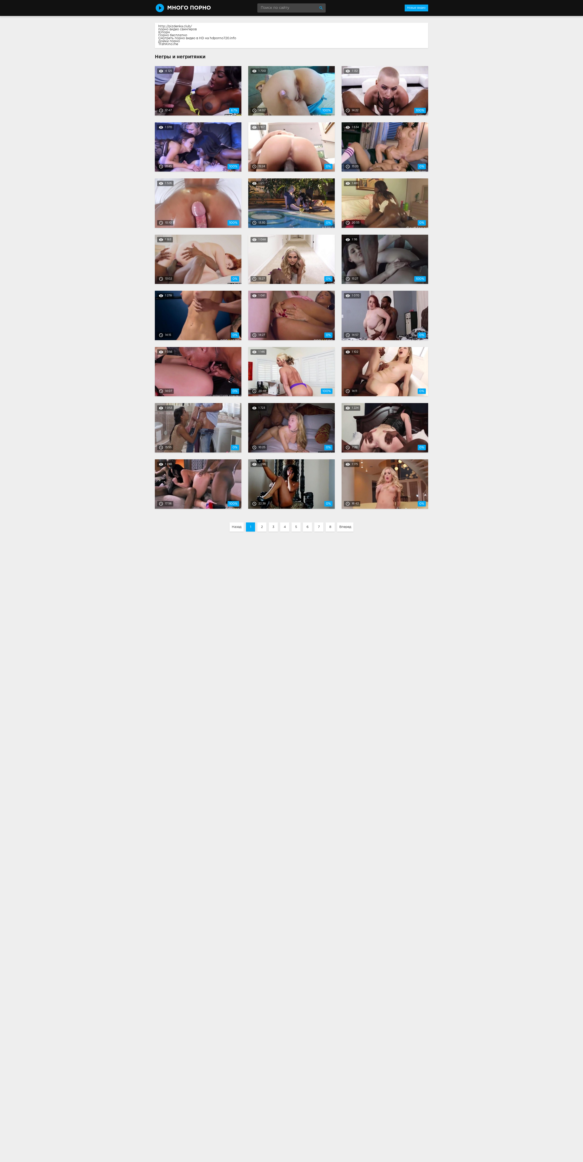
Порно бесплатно (172, 35)
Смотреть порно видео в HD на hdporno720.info (197, 38)
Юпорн (164, 32)
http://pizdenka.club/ (175, 26)
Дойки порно (169, 41)
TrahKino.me (168, 44)
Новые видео (416, 8)
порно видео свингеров (177, 29)
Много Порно (189, 7)
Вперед (345, 527)
